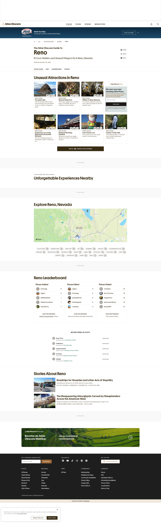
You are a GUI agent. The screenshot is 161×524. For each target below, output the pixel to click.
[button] (47, 95)
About (103, 472)
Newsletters (45, 488)
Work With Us (85, 485)
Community (85, 468)
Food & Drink (45, 475)
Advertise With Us (107, 477)
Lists (42, 480)
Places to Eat (25, 480)
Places (23, 468)
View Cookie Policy (22, 513)
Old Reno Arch (68, 361)
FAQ (102, 475)
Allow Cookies (52, 517)
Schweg (59, 354)
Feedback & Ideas (87, 475)
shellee (58, 359)
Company (104, 468)
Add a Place (25, 488)
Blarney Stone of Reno (72, 350)
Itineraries (44, 477)
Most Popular (25, 477)
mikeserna (59, 343)
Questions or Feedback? (80, 501)
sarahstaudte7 (61, 348)
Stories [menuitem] (67, 69)
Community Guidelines (88, 477)
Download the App (112, 461)
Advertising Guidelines (108, 480)
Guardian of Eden (70, 340)
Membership (85, 472)
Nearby (23, 485)
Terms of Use (105, 488)
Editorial (44, 468)
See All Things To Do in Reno (80, 149)
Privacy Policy (116, 108)
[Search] (158, 24)
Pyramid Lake (68, 345)
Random (24, 483)
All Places (24, 472)
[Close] (57, 510)
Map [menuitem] (47, 69)
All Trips (63, 472)
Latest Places (25, 475)
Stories (43, 472)
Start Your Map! (129, 32)
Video (43, 483)
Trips (63, 468)
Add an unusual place (46, 316)
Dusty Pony (59, 338)
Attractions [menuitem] (38, 69)
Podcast (44, 485)
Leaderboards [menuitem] (57, 69)
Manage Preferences (38, 517)
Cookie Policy (105, 485)
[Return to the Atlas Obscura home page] (11, 24)
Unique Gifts (85, 483)
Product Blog (85, 480)
